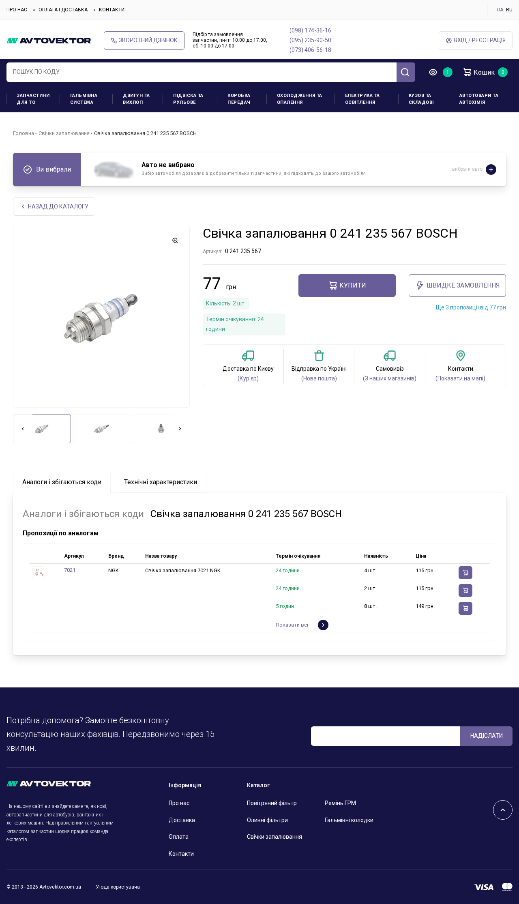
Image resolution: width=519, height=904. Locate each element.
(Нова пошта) (319, 378)
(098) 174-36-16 (310, 30)
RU (509, 10)
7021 (69, 570)
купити (352, 285)
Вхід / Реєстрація (480, 40)
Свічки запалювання (64, 133)
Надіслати (486, 735)
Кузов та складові (421, 99)
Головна (23, 133)
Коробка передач (239, 99)
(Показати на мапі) (460, 378)
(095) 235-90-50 (310, 40)
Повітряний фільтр (272, 803)
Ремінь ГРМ (340, 803)
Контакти (111, 10)
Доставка (182, 820)
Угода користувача (118, 887)
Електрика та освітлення (362, 99)
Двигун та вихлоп (136, 99)
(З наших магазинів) (389, 378)
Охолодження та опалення (299, 99)
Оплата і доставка (63, 10)
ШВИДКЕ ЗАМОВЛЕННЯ (463, 285)
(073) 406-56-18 (310, 50)
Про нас (16, 10)
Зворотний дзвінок (148, 40)
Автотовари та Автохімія (479, 99)
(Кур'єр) (248, 378)
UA (500, 10)
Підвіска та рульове (188, 99)
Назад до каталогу (58, 206)
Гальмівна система (84, 99)
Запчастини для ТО (33, 99)
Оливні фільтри (267, 820)
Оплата (179, 836)
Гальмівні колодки (349, 820)
